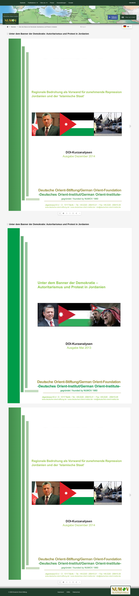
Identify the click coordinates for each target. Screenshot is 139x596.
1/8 (60, 213)
